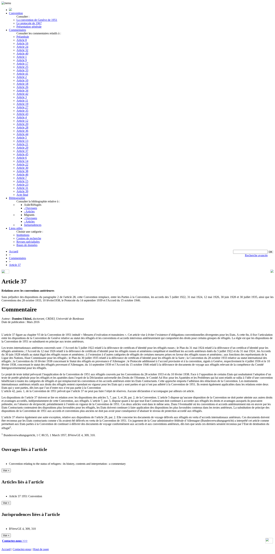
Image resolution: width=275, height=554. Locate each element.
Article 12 (22, 120)
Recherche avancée (256, 255)
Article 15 (22, 181)
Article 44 (22, 134)
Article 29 (22, 147)
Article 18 (22, 83)
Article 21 (22, 144)
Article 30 (22, 167)
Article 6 (21, 157)
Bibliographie (17, 198)
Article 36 (22, 130)
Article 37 (22, 151)
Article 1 (21, 56)
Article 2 (21, 77)
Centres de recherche (28, 238)
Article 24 (22, 46)
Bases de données (26, 245)
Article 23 (22, 184)
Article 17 (22, 63)
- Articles (29, 211)
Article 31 (22, 188)
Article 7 (21, 177)
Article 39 (22, 191)
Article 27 (22, 107)
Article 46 (22, 174)
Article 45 (22, 154)
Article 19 (22, 103)
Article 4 (21, 117)
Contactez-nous (22, 549)
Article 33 (22, 70)
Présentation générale (29, 26)
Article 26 (22, 87)
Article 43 (22, 114)
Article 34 (22, 90)
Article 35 (22, 110)
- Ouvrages (30, 208)
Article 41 (22, 73)
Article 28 (22, 127)
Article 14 (22, 161)
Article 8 (21, 40)
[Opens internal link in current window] (269, 542)
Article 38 (22, 171)
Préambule (22, 36)
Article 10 (22, 80)
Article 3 (21, 97)
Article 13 (22, 140)
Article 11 (22, 100)
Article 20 (22, 124)
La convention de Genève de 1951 (36, 19)
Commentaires (17, 30)
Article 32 (22, 50)
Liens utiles (15, 228)
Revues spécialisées (28, 241)
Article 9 (21, 60)
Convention (16, 13)
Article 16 (22, 43)
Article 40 (22, 53)
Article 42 (22, 93)
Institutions (22, 235)
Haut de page (41, 549)
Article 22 (22, 164)
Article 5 (21, 137)
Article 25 (22, 67)
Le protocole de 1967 (29, 23)
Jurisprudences (32, 224)
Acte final (22, 194)
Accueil (13, 251)
